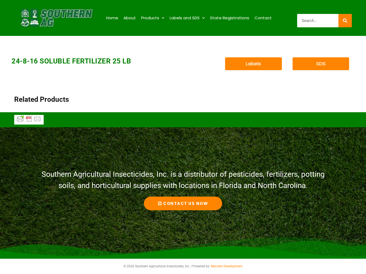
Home (112, 18)
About (130, 18)
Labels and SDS (185, 18)
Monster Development (226, 266)
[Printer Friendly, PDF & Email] (29, 121)
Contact (263, 18)
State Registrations (229, 18)
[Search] (345, 20)
